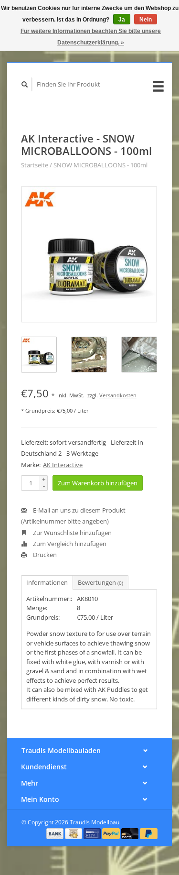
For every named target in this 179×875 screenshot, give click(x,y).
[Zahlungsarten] (55, 833)
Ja (121, 19)
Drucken (44, 554)
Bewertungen (100, 582)
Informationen (47, 582)
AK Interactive (63, 464)
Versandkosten (118, 395)
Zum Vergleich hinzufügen (69, 543)
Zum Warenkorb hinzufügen (97, 483)
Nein (145, 19)
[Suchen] (25, 84)
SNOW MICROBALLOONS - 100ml (100, 165)
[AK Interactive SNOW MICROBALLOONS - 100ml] (89, 254)
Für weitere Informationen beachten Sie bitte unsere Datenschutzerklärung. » (91, 37)
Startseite (34, 165)
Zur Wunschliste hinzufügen (72, 532)
